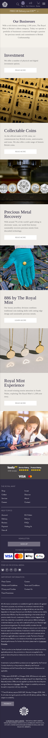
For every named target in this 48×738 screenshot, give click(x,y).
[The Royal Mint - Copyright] (4, 3)
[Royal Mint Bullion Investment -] (24, 100)
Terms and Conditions (32, 585)
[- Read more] (24, 182)
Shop (3, 490)
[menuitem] (17, 4)
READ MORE (20, 70)
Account (5, 515)
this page (17, 684)
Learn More (20, 320)
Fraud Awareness (8, 593)
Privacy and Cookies (9, 589)
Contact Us (28, 589)
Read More (20, 237)
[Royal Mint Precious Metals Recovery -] (24, 267)
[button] (44, 3)
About (26, 498)
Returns (27, 518)
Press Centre (6, 581)
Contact (27, 502)
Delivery (4, 518)
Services (4, 498)
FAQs (26, 522)
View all (4, 530)
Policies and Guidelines (9, 585)
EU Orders (28, 515)
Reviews (4, 522)
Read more (20, 151)
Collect (4, 494)
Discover (27, 494)
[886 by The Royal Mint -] (24, 350)
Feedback (7, 704)
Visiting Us (28, 526)
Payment (5, 526)
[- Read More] (24, 433)
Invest (26, 490)
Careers (4, 502)
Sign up (24, 544)
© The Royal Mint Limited (15, 721)
